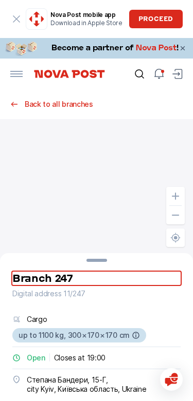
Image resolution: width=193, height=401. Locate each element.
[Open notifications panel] (159, 74)
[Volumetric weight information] (136, 335)
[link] (96, 48)
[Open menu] (16, 74)
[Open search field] (139, 74)
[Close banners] (183, 48)
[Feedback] (171, 379)
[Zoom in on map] (175, 196)
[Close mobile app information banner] (16, 19)
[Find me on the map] (175, 237)
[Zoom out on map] (175, 215)
